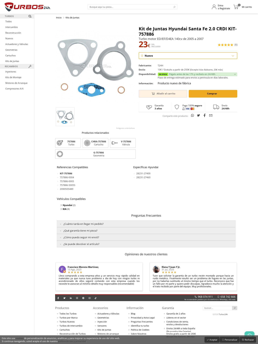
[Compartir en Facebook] (205, 115)
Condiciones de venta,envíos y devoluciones (177, 323)
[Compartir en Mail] (211, 115)
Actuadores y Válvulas (16, 44)
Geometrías (11, 49)
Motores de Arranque (16, 82)
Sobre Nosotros (138, 333)
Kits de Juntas (12, 61)
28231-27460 (143, 177)
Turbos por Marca (68, 317)
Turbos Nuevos (67, 321)
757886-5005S (67, 185)
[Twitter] (64, 298)
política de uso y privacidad (72, 341)
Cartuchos (10, 55)
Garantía (168, 308)
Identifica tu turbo (140, 325)
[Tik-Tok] (95, 298)
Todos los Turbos (68, 313)
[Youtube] (89, 298)
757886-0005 (67, 181)
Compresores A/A (14, 88)
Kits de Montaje (13, 77)
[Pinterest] (83, 298)
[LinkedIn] (71, 298)
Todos (8, 21)
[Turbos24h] (27, 7)
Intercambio (11, 27)
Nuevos (9, 38)
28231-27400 (143, 173)
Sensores (102, 325)
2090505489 (66, 188)
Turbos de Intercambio (71, 325)
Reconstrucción (13, 32)
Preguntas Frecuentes (142, 321)
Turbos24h (223, 314)
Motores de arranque (108, 333)
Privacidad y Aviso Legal (143, 317)
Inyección (102, 321)
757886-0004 (67, 177)
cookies (19, 338)
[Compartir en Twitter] (199, 115)
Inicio (59, 17)
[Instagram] (77, 298)
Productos (62, 308)
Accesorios (100, 308)
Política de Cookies (140, 329)
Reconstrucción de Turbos (73, 333)
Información (134, 308)
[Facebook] (58, 298)
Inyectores (10, 71)
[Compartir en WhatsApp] (193, 115)
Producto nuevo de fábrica (174, 83)
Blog (133, 313)
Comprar (212, 93)
